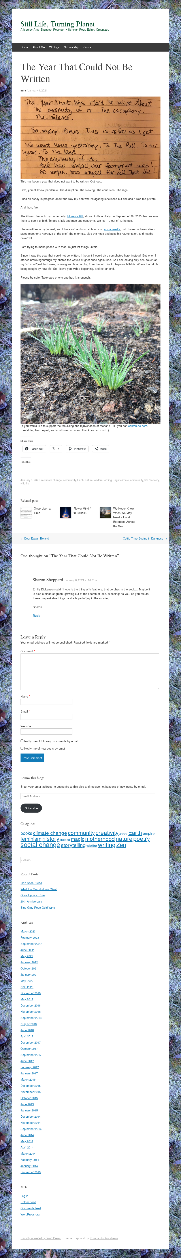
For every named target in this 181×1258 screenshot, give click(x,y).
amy (23, 90)
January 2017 (29, 1073)
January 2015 (29, 1110)
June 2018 (27, 1030)
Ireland (65, 839)
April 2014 (27, 1147)
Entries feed (28, 1202)
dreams (123, 834)
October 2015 (29, 1098)
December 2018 (31, 1005)
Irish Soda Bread (31, 883)
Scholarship (71, 47)
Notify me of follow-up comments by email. (51, 741)
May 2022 (27, 956)
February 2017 (30, 1067)
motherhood (100, 838)
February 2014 (30, 1160)
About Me (38, 47)
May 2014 (27, 1141)
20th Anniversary (31, 901)
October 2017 (29, 1048)
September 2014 (31, 1129)
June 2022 (27, 950)
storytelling (73, 845)
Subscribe (31, 808)
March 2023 (28, 931)
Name (25, 696)
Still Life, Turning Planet (58, 23)
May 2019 (27, 999)
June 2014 (27, 1135)
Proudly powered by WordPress (41, 1238)
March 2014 (28, 1153)
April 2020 (27, 987)
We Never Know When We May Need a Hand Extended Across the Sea (124, 517)
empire (149, 833)
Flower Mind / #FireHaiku (82, 510)
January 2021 (29, 974)
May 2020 (27, 981)
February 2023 (30, 937)
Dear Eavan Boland (35, 538)
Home (24, 47)
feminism (31, 838)
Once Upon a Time (33, 895)
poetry (141, 838)
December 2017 (31, 1042)
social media (112, 229)
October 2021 (29, 968)
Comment (28, 651)
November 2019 (31, 993)
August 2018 (29, 1024)
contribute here (137, 426)
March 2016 (28, 1079)
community (69, 480)
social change (40, 844)
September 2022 (31, 944)
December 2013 (31, 1172)
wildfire (98, 480)
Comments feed (31, 1208)
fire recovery (151, 480)
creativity (107, 832)
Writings (54, 47)
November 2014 (31, 1122)
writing (108, 480)
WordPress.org (30, 1214)
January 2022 (29, 962)
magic (77, 838)
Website (26, 726)
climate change (52, 480)
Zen (121, 845)
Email (25, 711)
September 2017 (31, 1055)
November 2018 (31, 1011)
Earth (80, 480)
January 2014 (29, 1166)
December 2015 (31, 1085)
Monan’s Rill (75, 216)
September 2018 (31, 1018)
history (50, 838)
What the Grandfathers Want (39, 889)
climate (124, 480)
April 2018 (27, 1036)
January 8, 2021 (37, 90)
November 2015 (31, 1092)
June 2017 (27, 1061)
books (26, 833)
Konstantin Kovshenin (104, 1238)
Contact (88, 47)
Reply (36, 615)
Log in (24, 1196)
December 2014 (31, 1116)
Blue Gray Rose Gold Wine (38, 907)
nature (89, 480)
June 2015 (27, 1104)
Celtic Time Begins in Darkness (145, 538)
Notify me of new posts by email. (45, 748)
